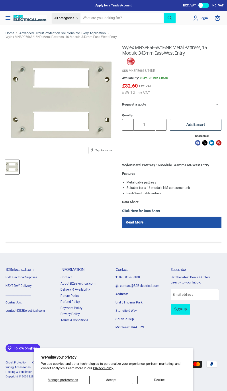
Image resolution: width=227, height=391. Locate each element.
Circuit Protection (16, 362)
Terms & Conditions (74, 320)
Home (10, 33)
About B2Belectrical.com (78, 283)
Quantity (127, 115)
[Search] (170, 18)
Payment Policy (71, 308)
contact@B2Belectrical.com (25, 310)
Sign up (180, 309)
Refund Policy (70, 301)
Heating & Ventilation (19, 371)
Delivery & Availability (75, 289)
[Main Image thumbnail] (12, 167)
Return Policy (70, 295)
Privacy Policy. (103, 368)
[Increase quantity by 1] (161, 124)
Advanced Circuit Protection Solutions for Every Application (62, 33)
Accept (111, 380)
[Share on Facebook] (197, 143)
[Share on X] (204, 143)
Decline (159, 380)
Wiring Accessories (18, 367)
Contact (66, 277)
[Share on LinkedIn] (211, 143)
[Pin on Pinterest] (218, 143)
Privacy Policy (70, 314)
